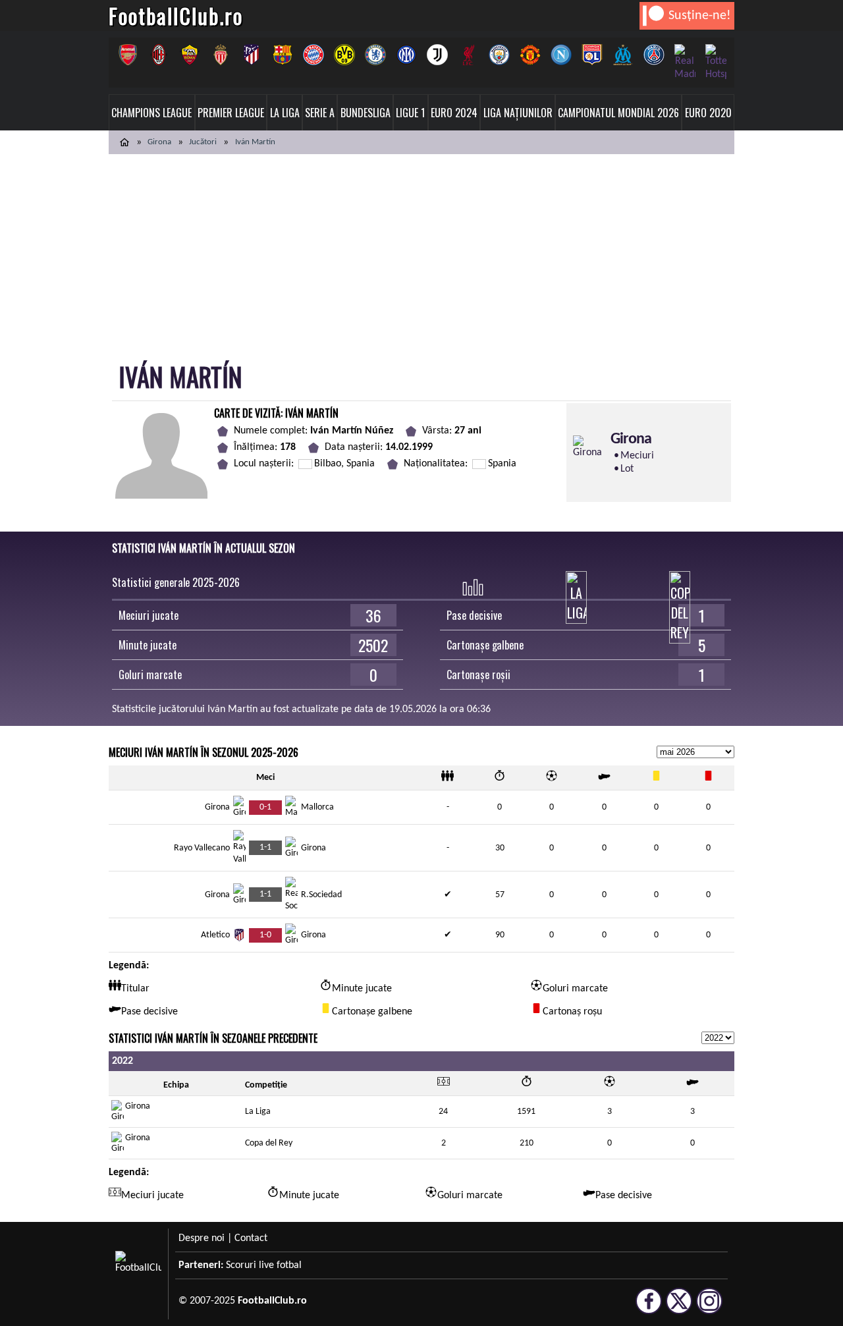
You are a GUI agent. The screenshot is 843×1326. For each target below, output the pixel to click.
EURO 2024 (454, 113)
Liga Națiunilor (518, 113)
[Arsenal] (127, 54)
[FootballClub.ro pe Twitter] (679, 1308)
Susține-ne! (699, 15)
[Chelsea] (375, 54)
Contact (250, 1238)
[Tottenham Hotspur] (715, 62)
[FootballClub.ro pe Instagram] (709, 1308)
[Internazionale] (406, 54)
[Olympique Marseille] (622, 54)
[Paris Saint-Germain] (653, 54)
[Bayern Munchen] (313, 54)
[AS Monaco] (220, 54)
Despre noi (201, 1238)
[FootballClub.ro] (124, 142)
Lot (627, 469)
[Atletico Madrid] (251, 54)
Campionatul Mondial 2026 (618, 113)
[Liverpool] (467, 54)
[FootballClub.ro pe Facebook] (649, 1308)
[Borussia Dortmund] (344, 54)
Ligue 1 (410, 113)
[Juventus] (437, 54)
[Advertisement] (421, 253)
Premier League (231, 113)
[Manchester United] (529, 54)
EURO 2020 (708, 113)
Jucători (203, 142)
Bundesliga (365, 113)
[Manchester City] (498, 54)
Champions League (151, 113)
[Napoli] (560, 54)
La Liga (285, 113)
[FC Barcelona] (282, 54)
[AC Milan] (158, 54)
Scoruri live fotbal (264, 1265)
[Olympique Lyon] (591, 54)
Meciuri (637, 456)
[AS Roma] (189, 54)
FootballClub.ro (176, 15)
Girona (159, 142)
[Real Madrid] (684, 62)
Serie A (320, 113)
